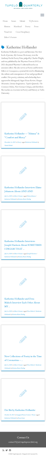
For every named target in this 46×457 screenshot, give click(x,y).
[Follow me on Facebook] (10, 450)
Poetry (27, 26)
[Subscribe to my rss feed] (4, 450)
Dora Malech (31, 311)
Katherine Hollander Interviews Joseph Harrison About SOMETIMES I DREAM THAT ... (22, 244)
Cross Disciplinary (23, 32)
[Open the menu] (42, 15)
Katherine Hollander (32, 142)
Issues (13, 21)
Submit (22, 21)
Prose (36, 26)
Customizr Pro (33, 454)
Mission (7, 26)
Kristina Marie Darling (24, 199)
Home (5, 21)
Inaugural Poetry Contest (23, 415)
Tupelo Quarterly (17, 454)
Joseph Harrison (32, 254)
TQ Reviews (33, 21)
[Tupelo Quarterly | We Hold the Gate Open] (23, 5)
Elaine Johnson (31, 196)
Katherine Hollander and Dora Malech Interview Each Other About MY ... (22, 302)
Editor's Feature (18, 196)
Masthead (18, 26)
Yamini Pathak (8, 145)
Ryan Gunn (21, 418)
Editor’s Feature (10, 37)
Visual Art (8, 32)
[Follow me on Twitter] (7, 450)
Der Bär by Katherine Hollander (19, 410)
